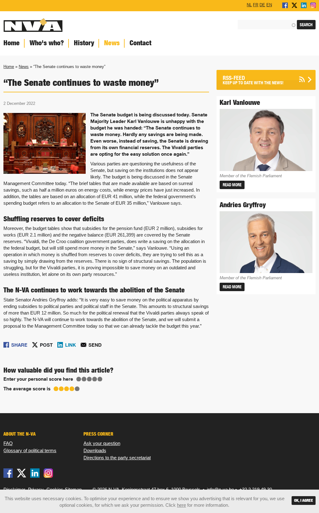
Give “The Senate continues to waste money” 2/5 (84, 379)
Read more (232, 185)
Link (70, 345)
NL (249, 4)
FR (255, 4)
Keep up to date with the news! (253, 80)
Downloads (94, 450)
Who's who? (47, 43)
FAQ (8, 443)
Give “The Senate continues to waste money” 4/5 (94, 379)
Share (19, 345)
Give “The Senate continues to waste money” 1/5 (78, 379)
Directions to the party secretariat (117, 457)
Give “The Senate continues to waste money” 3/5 (89, 379)
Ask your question (101, 443)
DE (262, 4)
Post (46, 345)
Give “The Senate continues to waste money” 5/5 (100, 379)
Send (95, 345)
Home (8, 66)
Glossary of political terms (29, 450)
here (181, 505)
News (112, 43)
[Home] (79, 24)
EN (269, 4)
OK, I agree (303, 500)
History (84, 43)
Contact (140, 43)
